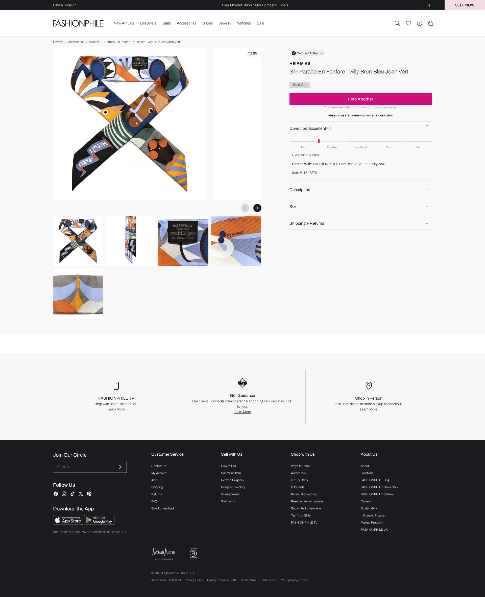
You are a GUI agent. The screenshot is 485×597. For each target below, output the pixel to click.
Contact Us (158, 466)
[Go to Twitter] (81, 494)
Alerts (155, 480)
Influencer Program (373, 515)
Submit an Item (231, 473)
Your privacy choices (294, 580)
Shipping (157, 487)
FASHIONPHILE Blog (375, 480)
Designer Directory (233, 487)
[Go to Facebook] (56, 494)
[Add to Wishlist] (252, 54)
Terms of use (268, 580)
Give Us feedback (163, 508)
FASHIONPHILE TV (304, 522)
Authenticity (298, 473)
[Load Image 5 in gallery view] (78, 294)
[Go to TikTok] (72, 494)
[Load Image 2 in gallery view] (131, 241)
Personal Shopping (303, 494)
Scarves (94, 42)
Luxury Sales (299, 480)
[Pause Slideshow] (429, 5)
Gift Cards (297, 487)
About (365, 466)
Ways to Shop (300, 466)
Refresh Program (232, 480)
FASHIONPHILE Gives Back (379, 487)
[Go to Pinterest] (89, 494)
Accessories (76, 42)
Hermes (58, 42)
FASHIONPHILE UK (374, 529)
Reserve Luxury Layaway (307, 501)
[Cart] (431, 23)
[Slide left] (245, 208)
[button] (397, 23)
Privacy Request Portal (222, 580)
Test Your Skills (301, 515)
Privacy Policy (194, 580)
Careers (366, 501)
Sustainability (369, 508)
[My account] (420, 23)
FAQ (154, 501)
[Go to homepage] (78, 23)
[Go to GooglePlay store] (99, 523)
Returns (156, 494)
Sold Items (228, 501)
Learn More (116, 409)
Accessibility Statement (166, 580)
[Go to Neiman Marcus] (164, 554)
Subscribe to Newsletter (306, 508)
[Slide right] (257, 208)
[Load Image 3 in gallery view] (183, 241)
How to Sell (228, 466)
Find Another (360, 99)
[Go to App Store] (68, 523)
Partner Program (371, 522)
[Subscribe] (120, 467)
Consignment (230, 494)
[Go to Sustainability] (193, 554)
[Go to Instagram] (64, 494)
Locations (367, 473)
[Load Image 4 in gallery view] (236, 241)
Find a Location (65, 5)
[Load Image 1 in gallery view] (78, 241)
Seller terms (248, 580)
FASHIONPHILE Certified (377, 494)
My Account (159, 473)
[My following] (408, 23)
